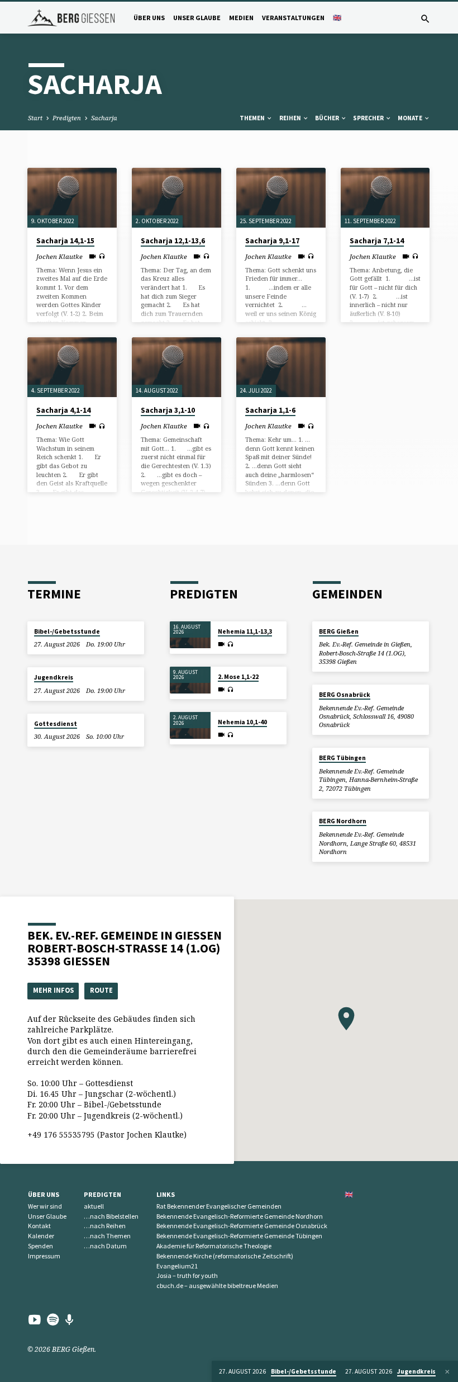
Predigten (67, 118)
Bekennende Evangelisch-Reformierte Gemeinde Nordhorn (239, 1216)
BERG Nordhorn (342, 821)
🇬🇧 (337, 17)
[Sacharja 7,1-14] (385, 198)
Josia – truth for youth (187, 1275)
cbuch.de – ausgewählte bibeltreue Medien (217, 1285)
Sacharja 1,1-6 (270, 410)
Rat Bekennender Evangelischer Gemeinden (219, 1206)
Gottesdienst (55, 724)
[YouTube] (34, 1319)
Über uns (149, 17)
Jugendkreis (53, 677)
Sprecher (369, 118)
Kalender (41, 1236)
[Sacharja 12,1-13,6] (176, 198)
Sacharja (104, 118)
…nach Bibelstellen (111, 1216)
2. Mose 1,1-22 (238, 677)
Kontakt (39, 1225)
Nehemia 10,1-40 (242, 722)
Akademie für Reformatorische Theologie (213, 1246)
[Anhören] (102, 256)
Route (101, 990)
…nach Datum (105, 1246)
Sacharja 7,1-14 (377, 241)
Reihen (290, 118)
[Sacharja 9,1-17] (281, 198)
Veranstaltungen (293, 17)
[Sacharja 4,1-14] (72, 367)
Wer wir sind (45, 1206)
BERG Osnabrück (344, 695)
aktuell (94, 1206)
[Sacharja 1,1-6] (281, 367)
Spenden (40, 1246)
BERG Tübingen (342, 758)
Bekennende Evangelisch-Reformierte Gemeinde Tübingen (239, 1236)
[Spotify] (53, 1319)
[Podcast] (70, 1319)
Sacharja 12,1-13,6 (173, 241)
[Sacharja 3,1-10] (176, 367)
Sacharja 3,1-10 (168, 410)
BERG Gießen (339, 631)
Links (165, 1194)
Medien (241, 17)
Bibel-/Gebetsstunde (67, 631)
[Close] (447, 1371)
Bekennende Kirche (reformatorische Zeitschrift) (224, 1256)
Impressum (44, 1256)
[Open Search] (425, 18)
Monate (410, 118)
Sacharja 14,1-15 (65, 241)
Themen (253, 118)
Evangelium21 (177, 1266)
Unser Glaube (197, 17)
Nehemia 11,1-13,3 (245, 631)
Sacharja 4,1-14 (63, 410)
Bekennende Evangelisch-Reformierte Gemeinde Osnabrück (241, 1225)
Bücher (327, 118)
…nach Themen (107, 1236)
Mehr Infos (53, 990)
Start (35, 118)
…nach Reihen (105, 1225)
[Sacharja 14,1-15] (72, 198)
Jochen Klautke (59, 256)
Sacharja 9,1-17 (272, 241)
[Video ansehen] (92, 256)
